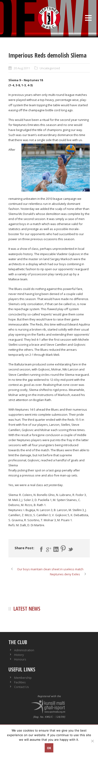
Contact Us (21, 687)
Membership (23, 678)
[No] (92, 741)
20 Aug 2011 (22, 68)
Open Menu (88, 17)
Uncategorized (50, 68)
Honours (20, 659)
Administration (24, 650)
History (19, 655)
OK (49, 748)
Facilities (20, 682)
